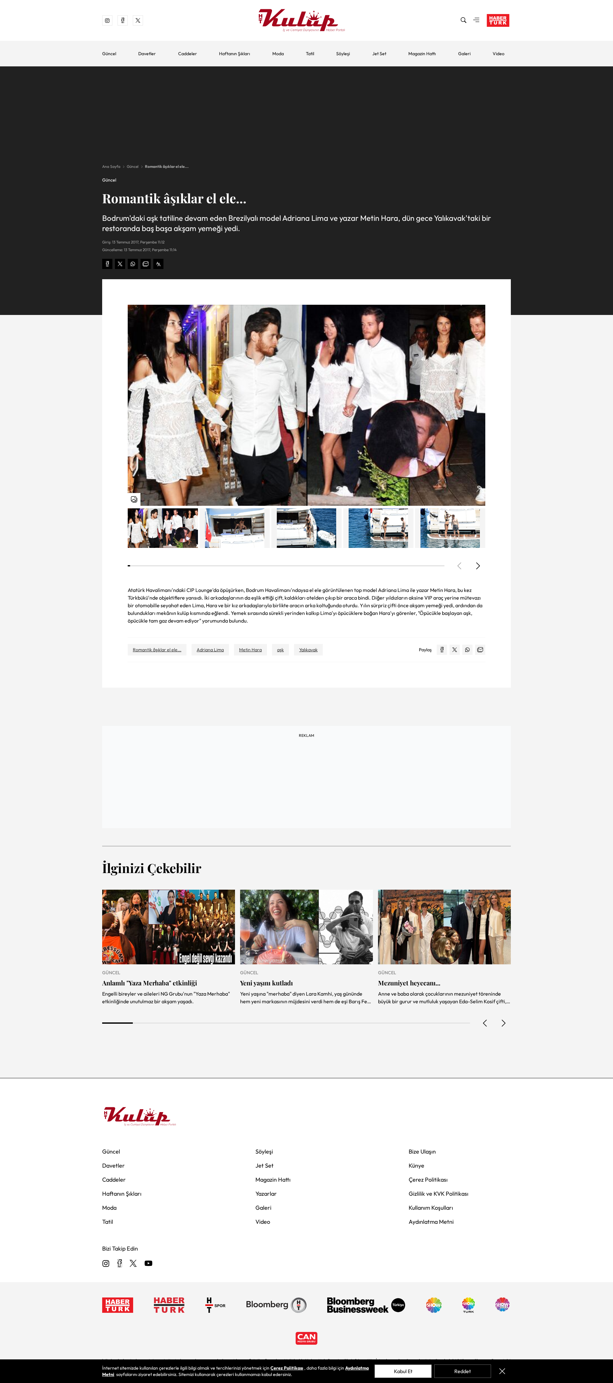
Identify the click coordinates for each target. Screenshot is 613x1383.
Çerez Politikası (428, 1179)
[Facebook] (119, 1263)
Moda (278, 53)
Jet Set (379, 53)
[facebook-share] (107, 264)
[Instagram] (106, 1263)
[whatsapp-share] (133, 264)
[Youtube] (148, 1263)
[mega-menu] (476, 20)
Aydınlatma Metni (431, 1221)
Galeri (464, 53)
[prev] (485, 1023)
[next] (477, 565)
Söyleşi (343, 53)
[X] (133, 1263)
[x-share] (120, 264)
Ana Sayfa (111, 166)
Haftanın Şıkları (234, 53)
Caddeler (187, 53)
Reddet (462, 1371)
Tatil (310, 53)
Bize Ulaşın (422, 1151)
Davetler (147, 53)
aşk (280, 650)
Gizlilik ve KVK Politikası (438, 1193)
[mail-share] (145, 264)
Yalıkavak (308, 650)
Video (498, 53)
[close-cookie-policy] (502, 1371)
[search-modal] (463, 20)
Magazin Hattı (422, 53)
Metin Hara (250, 650)
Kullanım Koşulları (431, 1207)
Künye (416, 1165)
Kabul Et (403, 1371)
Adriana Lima (210, 650)
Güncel (109, 53)
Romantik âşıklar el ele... (167, 166)
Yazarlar (266, 1193)
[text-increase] (158, 264)
